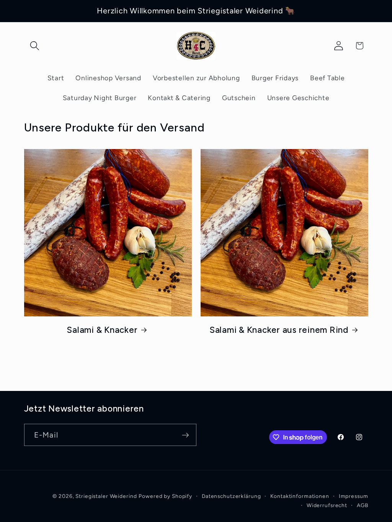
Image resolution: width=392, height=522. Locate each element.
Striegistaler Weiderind (106, 496)
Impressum (353, 496)
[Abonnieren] (185, 435)
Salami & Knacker (102, 330)
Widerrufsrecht (327, 505)
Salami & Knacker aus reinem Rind (278, 330)
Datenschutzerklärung (231, 496)
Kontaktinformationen (299, 496)
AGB (362, 505)
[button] (34, 45)
